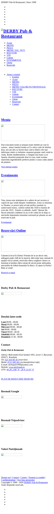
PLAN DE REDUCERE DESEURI (17, 379)
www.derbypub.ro (17, 367)
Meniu (5, 119)
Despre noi (6, 477)
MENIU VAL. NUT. (16, 50)
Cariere (23, 477)
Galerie (10, 58)
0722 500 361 (13, 362)
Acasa (9, 43)
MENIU (10, 45)
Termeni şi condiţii (36, 477)
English (15, 77)
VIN (9, 55)
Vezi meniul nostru (9, 167)
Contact (15, 104)
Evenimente (17, 97)
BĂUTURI (12, 53)
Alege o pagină (13, 74)
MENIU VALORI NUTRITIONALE (29, 87)
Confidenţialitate (8, 480)
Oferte (9, 62)
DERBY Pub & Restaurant (36, 482)
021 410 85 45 (11, 360)
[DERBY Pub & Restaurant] (27, 36)
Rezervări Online (13, 230)
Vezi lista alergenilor (26, 480)
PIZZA (10, 48)
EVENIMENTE (14, 60)
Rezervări (11, 65)
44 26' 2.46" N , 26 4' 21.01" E (20, 369)
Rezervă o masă (8, 272)
